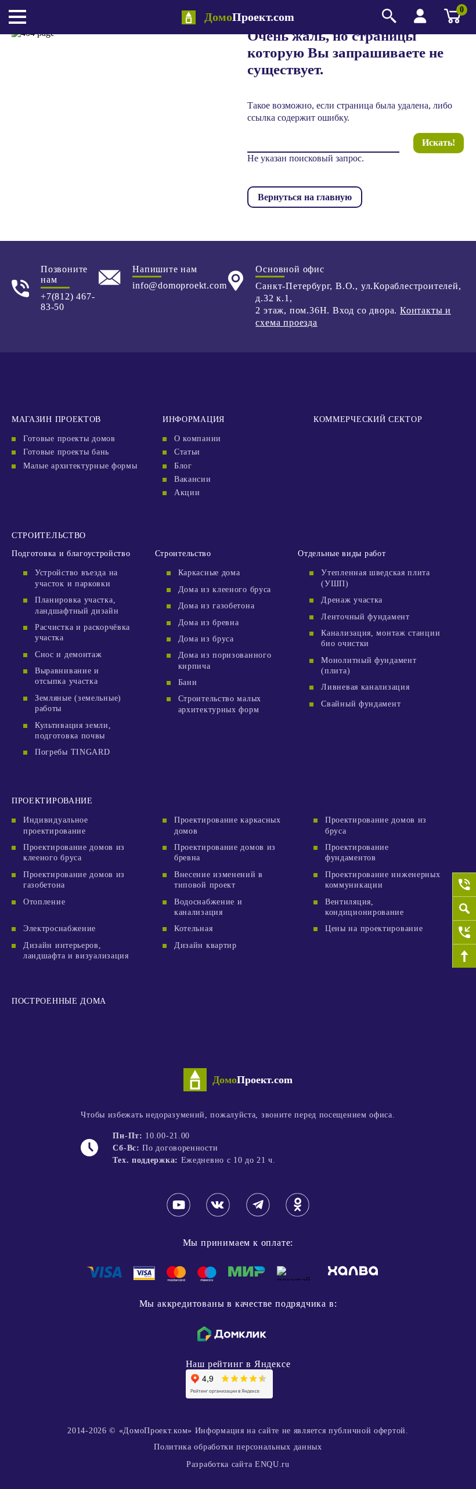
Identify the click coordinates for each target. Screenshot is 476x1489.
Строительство (49, 535)
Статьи (187, 452)
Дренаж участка (352, 600)
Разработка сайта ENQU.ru (238, 1464)
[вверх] (464, 956)
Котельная (193, 928)
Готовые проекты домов (69, 438)
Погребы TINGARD (72, 752)
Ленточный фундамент (365, 616)
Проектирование (52, 800)
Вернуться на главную (305, 197)
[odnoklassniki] (297, 1215)
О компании (197, 438)
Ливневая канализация (365, 687)
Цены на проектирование (374, 928)
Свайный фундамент (361, 704)
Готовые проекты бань (66, 452)
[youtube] (178, 1215)
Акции (187, 492)
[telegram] (258, 1215)
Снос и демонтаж (68, 654)
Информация (194, 419)
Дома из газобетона (216, 605)
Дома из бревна (208, 622)
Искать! (438, 142)
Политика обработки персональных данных (238, 1447)
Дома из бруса (206, 638)
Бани (187, 682)
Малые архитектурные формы (80, 466)
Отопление (44, 901)
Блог (183, 466)
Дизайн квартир (205, 945)
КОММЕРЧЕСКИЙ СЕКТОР (367, 419)
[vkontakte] (218, 1215)
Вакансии (192, 479)
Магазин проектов (56, 419)
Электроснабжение (59, 928)
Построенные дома (59, 1001)
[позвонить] (464, 884)
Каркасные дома (209, 572)
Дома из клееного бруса (224, 589)
